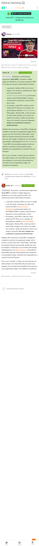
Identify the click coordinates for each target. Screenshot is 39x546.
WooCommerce (31, 141)
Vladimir (8, 76)
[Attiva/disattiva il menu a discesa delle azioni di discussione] (37, 7)
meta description (29, 110)
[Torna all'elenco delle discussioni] (3, 7)
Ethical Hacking (11, 2)
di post (18, 8)
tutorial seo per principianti (16, 95)
